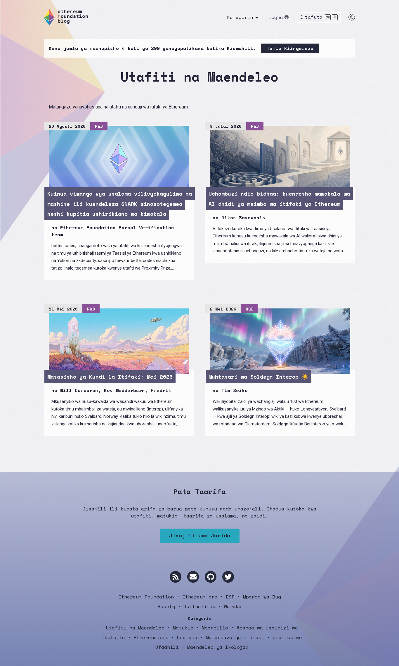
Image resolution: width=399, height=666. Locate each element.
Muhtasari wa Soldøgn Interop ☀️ (258, 376)
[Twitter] (228, 577)
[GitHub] (210, 577)
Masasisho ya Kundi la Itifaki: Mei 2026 (110, 376)
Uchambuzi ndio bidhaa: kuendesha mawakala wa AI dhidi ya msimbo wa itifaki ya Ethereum (279, 198)
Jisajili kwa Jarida (199, 535)
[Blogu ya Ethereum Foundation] (66, 17)
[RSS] (175, 577)
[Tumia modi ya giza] (351, 17)
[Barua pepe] (193, 577)
